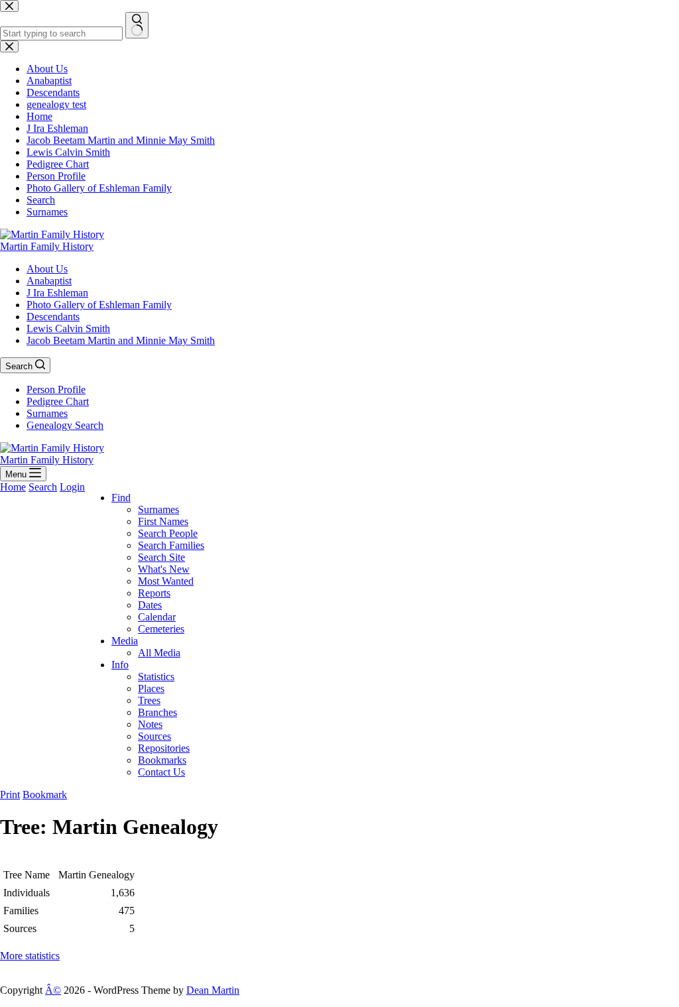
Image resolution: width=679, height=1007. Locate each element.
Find (121, 497)
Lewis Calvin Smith (68, 328)
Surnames (47, 413)
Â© (53, 990)
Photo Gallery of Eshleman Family (99, 304)
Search (43, 487)
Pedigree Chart (58, 401)
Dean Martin (212, 990)
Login (72, 487)
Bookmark (45, 794)
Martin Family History (46, 246)
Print (10, 794)
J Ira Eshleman (57, 292)
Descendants (53, 316)
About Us (47, 268)
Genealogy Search (65, 425)
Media (124, 640)
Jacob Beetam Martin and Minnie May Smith (121, 340)
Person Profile (56, 389)
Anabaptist (49, 280)
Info (120, 664)
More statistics (30, 955)
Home (13, 487)
